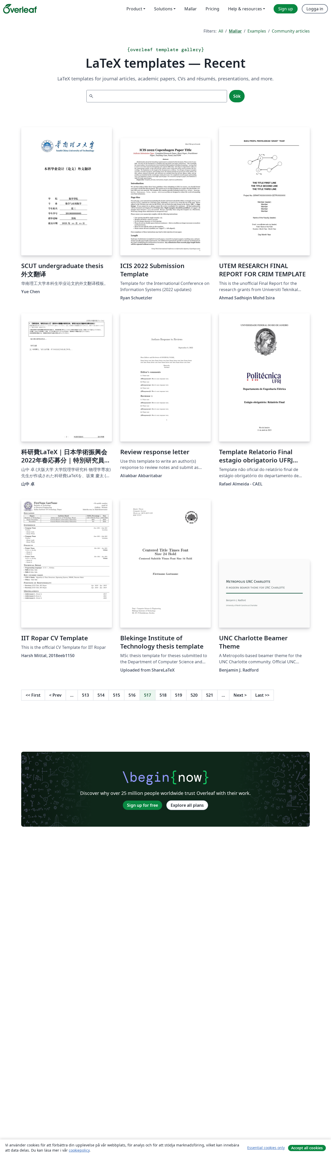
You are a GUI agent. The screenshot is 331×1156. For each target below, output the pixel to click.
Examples (256, 31)
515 (116, 695)
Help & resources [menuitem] (245, 9)
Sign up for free (142, 805)
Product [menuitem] (134, 9)
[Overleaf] (20, 9)
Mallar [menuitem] (190, 9)
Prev (55, 695)
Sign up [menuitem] (285, 9)
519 (178, 695)
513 (85, 695)
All (221, 31)
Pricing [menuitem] (212, 9)
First (33, 695)
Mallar (235, 31)
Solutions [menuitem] (163, 9)
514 (100, 695)
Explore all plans (187, 805)
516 (132, 695)
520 (194, 695)
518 (163, 695)
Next (240, 695)
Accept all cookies (307, 1147)
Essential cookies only (266, 1147)
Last (262, 695)
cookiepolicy (79, 1150)
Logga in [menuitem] (314, 9)
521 (209, 695)
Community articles (291, 31)
